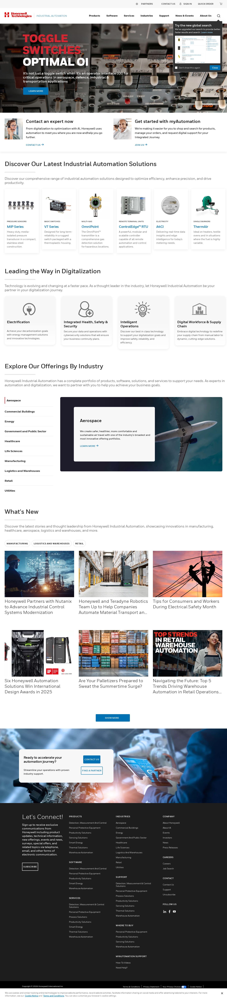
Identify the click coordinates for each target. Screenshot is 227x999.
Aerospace (14, 400)
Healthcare (12, 441)
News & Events (184, 15)
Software (112, 15)
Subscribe (30, 866)
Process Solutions (78, 917)
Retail (9, 480)
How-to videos (123, 962)
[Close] (222, 993)
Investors (167, 837)
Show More (112, 717)
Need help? (121, 967)
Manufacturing (15, 461)
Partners (147, 3)
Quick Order (205, 3)
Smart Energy (76, 842)
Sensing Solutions (78, 837)
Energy (9, 421)
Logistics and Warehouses (22, 470)
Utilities (10, 490)
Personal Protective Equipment (84, 827)
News (165, 842)
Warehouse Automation (81, 852)
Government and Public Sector (25, 431)
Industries (147, 15)
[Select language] (137, 3)
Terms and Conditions (53, 996)
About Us (205, 15)
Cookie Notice (196, 987)
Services (129, 15)
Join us (139, 145)
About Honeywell (171, 822)
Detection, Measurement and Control (88, 822)
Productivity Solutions (80, 832)
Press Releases (170, 847)
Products (94, 15)
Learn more (207, 32)
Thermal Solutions (78, 847)
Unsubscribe (169, 894)
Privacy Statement (151, 987)
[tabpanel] (113, 68)
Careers (167, 863)
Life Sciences (13, 451)
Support (164, 15)
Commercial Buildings (20, 411)
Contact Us (33, 145)
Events (166, 832)
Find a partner (91, 770)
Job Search (168, 868)
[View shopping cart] (221, 3)
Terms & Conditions (131, 987)
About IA (167, 827)
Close (215, 67)
